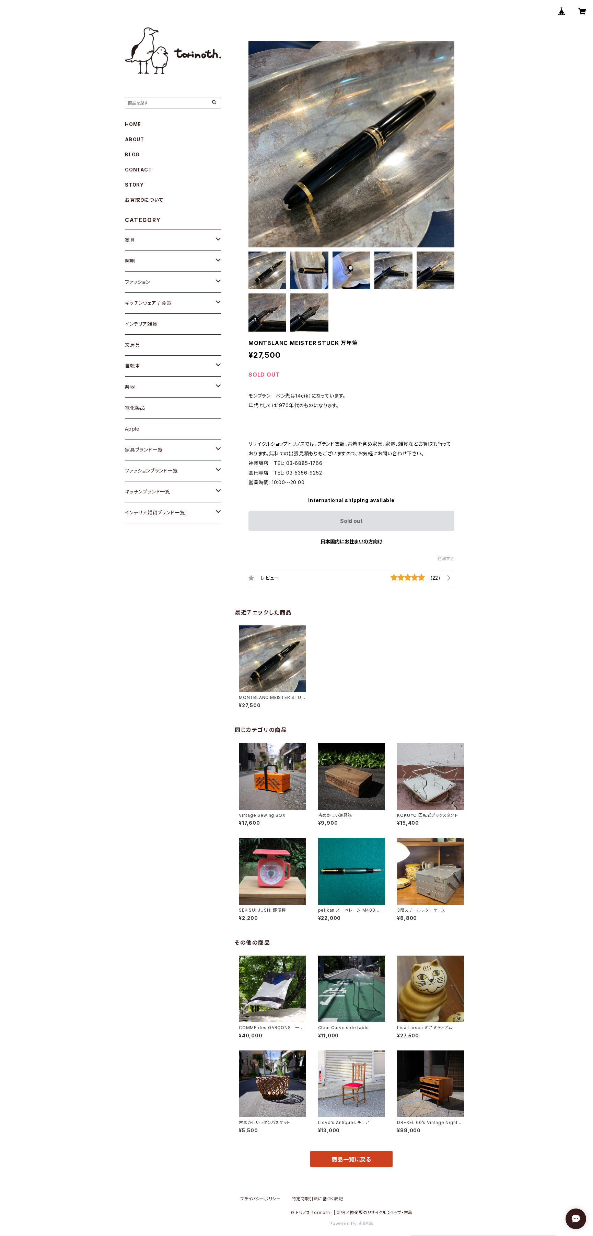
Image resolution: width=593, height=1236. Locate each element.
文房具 (132, 345)
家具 (130, 240)
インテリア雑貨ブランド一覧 (155, 512)
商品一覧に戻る (351, 1159)
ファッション (137, 282)
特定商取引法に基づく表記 (317, 1198)
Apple (132, 429)
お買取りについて (144, 200)
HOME (133, 124)
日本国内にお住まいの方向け (351, 541)
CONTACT (138, 169)
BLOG (132, 154)
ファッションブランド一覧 (151, 471)
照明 (130, 261)
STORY (134, 185)
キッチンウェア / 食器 (148, 303)
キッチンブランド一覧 (147, 491)
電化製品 (135, 408)
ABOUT (134, 139)
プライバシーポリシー (260, 1198)
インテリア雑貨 (141, 324)
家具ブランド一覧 (143, 450)
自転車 (132, 366)
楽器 (130, 387)
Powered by (343, 1223)
